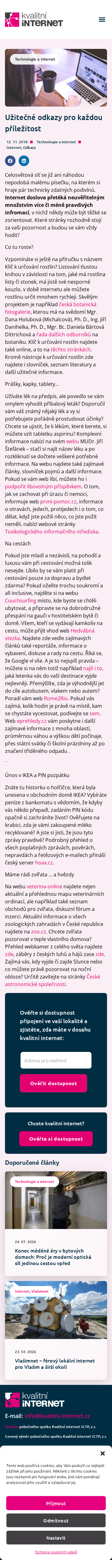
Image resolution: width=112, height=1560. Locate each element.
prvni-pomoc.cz (58, 501)
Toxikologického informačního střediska (51, 531)
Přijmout (56, 1503)
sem (95, 713)
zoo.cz (38, 931)
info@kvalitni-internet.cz (57, 1416)
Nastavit (56, 1538)
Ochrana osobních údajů (56, 1552)
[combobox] (56, 1060)
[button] (103, 1453)
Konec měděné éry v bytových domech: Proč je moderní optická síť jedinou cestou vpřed (53, 1256)
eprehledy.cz (32, 720)
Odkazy (29, 147)
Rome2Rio (56, 698)
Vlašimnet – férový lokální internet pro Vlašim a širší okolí (55, 1363)
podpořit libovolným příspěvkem (43, 486)
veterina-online (44, 886)
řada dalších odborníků (63, 334)
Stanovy (11, 1426)
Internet (14, 147)
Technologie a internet (56, 141)
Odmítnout (55, 1520)
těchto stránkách (71, 349)
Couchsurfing (20, 600)
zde (9, 954)
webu (72, 441)
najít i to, (93, 668)
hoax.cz (44, 862)
